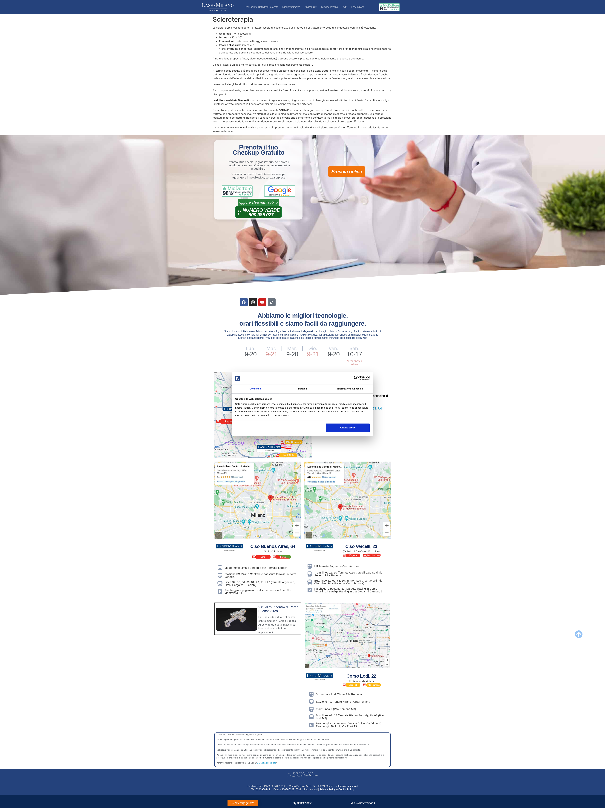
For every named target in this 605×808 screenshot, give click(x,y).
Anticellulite (311, 7)
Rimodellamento (330, 7)
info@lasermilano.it (347, 786)
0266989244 (263, 789)
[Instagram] (253, 302)
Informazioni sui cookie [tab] (350, 388)
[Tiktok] (272, 302)
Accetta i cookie (347, 427)
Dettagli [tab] (302, 388)
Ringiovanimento (291, 7)
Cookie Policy (346, 789)
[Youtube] (262, 302)
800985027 (288, 789)
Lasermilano (357, 7)
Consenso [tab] (255, 388)
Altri (345, 7)
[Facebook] (244, 302)
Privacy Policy (327, 789)
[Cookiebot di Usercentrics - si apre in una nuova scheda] (356, 378)
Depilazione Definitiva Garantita (261, 7)
